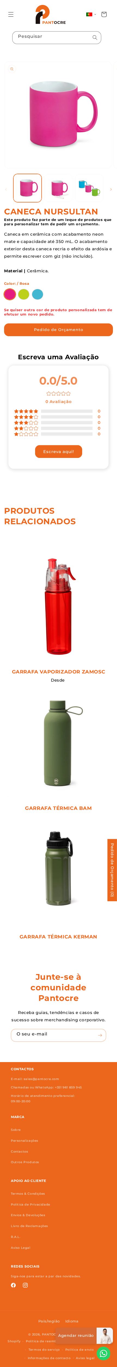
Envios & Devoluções (28, 1215)
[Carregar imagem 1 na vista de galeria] (27, 188)
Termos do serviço (44, 1350)
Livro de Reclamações (29, 1226)
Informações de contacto (49, 1358)
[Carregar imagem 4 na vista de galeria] (58, 188)
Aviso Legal (20, 1248)
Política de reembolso (45, 1341)
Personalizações (24, 1141)
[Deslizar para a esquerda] (6, 189)
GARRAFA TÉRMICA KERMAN (58, 937)
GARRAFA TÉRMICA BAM (58, 808)
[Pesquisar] (95, 37)
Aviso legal (85, 1358)
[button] (11, 14)
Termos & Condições (28, 1194)
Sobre (16, 1130)
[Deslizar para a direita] (111, 189)
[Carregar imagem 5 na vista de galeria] (89, 188)
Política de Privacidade (30, 1204)
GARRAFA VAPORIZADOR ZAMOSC (58, 672)
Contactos (19, 1151)
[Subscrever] (100, 1035)
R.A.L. (16, 1237)
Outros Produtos (25, 1162)
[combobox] (57, 38)
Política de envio (79, 1350)
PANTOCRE (51, 1334)
